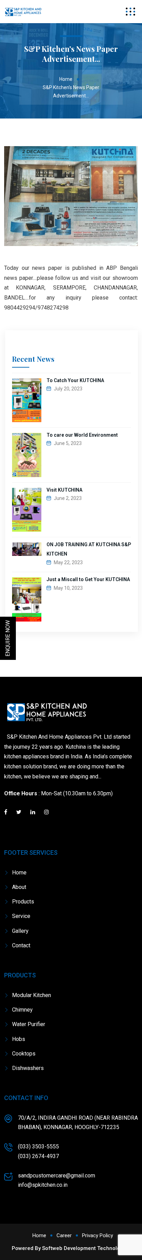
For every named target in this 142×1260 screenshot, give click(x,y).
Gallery (20, 931)
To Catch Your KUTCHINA (75, 380)
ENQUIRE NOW (7, 638)
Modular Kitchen (31, 995)
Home (65, 79)
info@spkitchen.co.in (43, 1185)
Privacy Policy (97, 1235)
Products (23, 901)
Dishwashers (28, 1068)
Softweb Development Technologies (86, 1248)
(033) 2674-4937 (38, 1156)
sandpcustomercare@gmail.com (56, 1175)
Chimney (22, 1009)
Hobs (18, 1039)
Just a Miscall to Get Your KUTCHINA (88, 579)
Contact (21, 945)
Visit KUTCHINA (64, 490)
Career (64, 1235)
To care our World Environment (82, 435)
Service (21, 916)
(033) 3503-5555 (38, 1146)
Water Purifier (28, 1024)
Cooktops (24, 1053)
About (19, 887)
